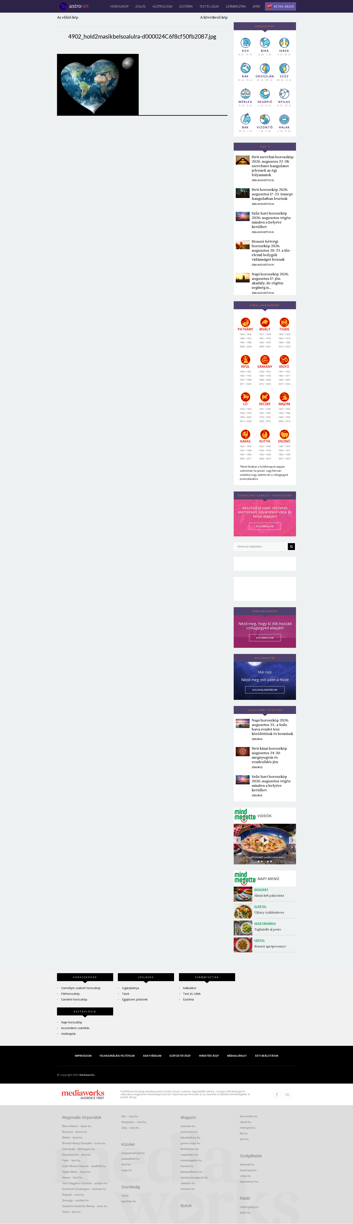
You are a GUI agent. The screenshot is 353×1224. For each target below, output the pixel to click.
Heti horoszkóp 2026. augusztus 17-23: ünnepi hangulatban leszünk (272, 194)
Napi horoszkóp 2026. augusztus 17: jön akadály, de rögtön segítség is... (270, 281)
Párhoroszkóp (70, 994)
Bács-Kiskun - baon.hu (76, 1126)
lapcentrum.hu (249, 1181)
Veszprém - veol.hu (133, 1122)
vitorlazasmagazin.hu (194, 1177)
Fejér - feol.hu (71, 1160)
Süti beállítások (266, 1055)
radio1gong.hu (249, 1206)
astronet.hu (188, 1126)
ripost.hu (245, 1122)
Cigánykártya (130, 988)
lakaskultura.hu (190, 1137)
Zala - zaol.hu (130, 1127)
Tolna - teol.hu (71, 1211)
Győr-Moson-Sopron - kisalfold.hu (84, 1166)
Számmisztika (236, 6)
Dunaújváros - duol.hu (76, 1154)
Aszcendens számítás (75, 1028)
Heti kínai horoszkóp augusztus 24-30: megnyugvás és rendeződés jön (269, 755)
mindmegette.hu (191, 1160)
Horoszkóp (119, 6)
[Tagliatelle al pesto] (244, 928)
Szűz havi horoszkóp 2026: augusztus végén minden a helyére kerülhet (271, 220)
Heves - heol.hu (72, 1177)
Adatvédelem (152, 1055)
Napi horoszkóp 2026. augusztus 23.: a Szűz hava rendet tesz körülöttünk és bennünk (272, 727)
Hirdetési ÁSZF (209, 1055)
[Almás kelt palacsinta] (244, 894)
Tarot (125, 994)
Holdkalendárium (264, 689)
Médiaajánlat (237, 1055)
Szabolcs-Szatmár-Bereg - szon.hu (84, 1206)
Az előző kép (67, 17)
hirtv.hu (126, 1164)
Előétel (260, 906)
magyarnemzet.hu (133, 1153)
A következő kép (214, 17)
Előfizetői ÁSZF (180, 1055)
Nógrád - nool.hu (73, 1194)
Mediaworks (87, 1075)
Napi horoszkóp (71, 1022)
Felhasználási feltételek (117, 1055)
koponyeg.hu (248, 1170)
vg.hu (124, 1195)
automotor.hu (189, 1131)
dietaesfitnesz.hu (191, 1171)
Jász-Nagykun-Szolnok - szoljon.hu (84, 1183)
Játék (256, 6)
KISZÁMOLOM (265, 526)
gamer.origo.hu (190, 1143)
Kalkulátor (189, 988)
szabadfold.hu (130, 1158)
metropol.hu (247, 1127)
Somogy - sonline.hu (75, 1200)
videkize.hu (188, 1183)
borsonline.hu (248, 1116)
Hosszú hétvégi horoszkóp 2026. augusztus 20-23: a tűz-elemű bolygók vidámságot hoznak (271, 250)
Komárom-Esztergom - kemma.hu (84, 1189)
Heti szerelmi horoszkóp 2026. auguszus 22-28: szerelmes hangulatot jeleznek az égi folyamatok (273, 166)
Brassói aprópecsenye (270, 946)
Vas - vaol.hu (129, 1116)
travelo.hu (187, 1166)
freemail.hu (247, 1164)
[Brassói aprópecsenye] (244, 944)
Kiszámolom (265, 637)
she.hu (244, 1139)
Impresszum (83, 1055)
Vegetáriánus (265, 923)
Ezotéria (186, 6)
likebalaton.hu (190, 1149)
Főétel (259, 940)
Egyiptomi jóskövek (135, 999)
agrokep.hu (128, 1201)
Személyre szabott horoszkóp (81, 988)
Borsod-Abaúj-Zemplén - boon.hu (83, 1143)
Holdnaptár (68, 1034)
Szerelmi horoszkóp (74, 999)
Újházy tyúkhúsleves (269, 912)
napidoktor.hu (189, 1154)
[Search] (291, 546)
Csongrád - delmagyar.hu (78, 1149)
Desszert (261, 889)
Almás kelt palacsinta (269, 895)
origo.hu (126, 1170)
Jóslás (141, 6)
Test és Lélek (209, 6)
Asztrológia (162, 6)
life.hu (244, 1133)
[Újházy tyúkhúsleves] (244, 911)
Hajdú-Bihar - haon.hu (76, 1171)
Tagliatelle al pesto (267, 929)
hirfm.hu (245, 1212)
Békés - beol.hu (72, 1137)
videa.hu (245, 1175)
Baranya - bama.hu (74, 1131)
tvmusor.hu (188, 1189)
